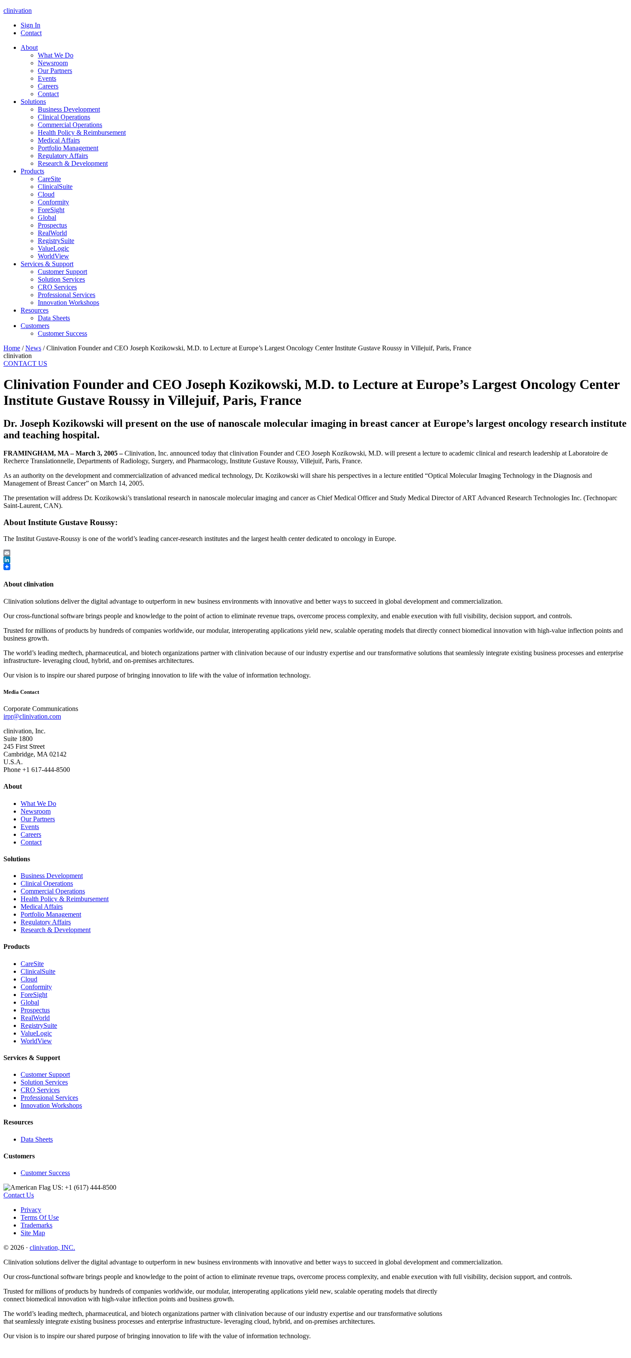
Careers (31, 834)
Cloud (29, 979)
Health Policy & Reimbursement (65, 898)
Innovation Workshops (51, 1105)
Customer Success (45, 1172)
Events (30, 826)
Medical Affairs (42, 906)
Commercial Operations (53, 891)
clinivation (17, 10)
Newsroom (36, 811)
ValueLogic (36, 1033)
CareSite (32, 963)
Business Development (52, 875)
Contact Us (18, 1195)
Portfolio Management (51, 914)
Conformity (36, 986)
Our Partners (38, 819)
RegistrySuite (39, 1025)
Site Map (33, 1232)
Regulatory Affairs (46, 922)
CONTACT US (25, 363)
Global (30, 1002)
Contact (31, 842)
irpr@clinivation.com (32, 716)
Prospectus (35, 1010)
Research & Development (56, 929)
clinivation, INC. (52, 1247)
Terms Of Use (40, 1217)
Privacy (31, 1209)
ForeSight (34, 994)
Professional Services (49, 1097)
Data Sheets (37, 1139)
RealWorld (35, 1017)
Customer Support (45, 1074)
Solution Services (44, 1082)
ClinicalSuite (38, 971)
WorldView (36, 1041)
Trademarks (36, 1225)
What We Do (38, 803)
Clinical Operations (47, 883)
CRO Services (40, 1090)
